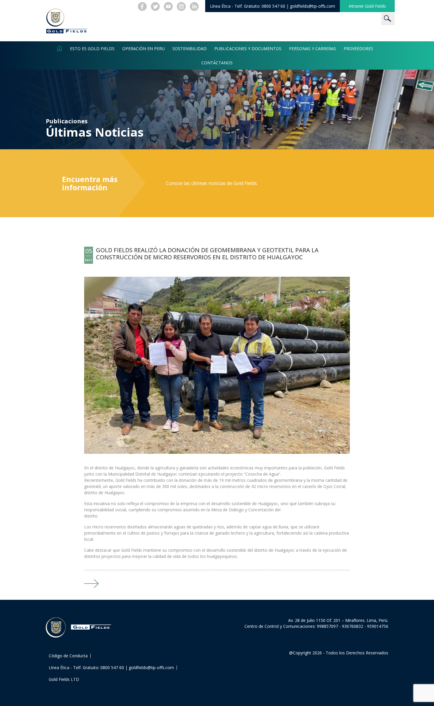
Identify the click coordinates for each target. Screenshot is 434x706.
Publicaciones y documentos (248, 48)
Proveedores (358, 48)
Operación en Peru (143, 48)
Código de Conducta (68, 656)
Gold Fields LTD (64, 679)
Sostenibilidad (190, 48)
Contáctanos (217, 62)
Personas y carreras (312, 48)
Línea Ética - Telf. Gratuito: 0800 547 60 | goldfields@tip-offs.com (111, 667)
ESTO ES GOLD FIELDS (92, 48)
